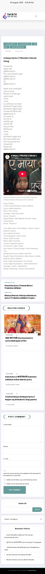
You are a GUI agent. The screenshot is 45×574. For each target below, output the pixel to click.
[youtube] (30, 8)
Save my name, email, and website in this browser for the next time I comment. (22, 474)
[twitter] (20, 8)
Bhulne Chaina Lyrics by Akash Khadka (20, 560)
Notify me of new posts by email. (18, 484)
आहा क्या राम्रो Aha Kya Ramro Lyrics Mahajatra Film (19, 339)
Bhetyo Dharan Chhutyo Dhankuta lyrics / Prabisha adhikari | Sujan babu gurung (20, 296)
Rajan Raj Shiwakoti (18, 47)
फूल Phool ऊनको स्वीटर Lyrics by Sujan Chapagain (23, 542)
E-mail (5, 459)
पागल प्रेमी (8, 51)
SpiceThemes (32, 570)
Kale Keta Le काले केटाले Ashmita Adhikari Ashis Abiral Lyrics (20, 378)
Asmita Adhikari (10, 44)
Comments (7, 425)
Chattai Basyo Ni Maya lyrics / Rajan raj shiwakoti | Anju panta (21, 398)
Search (22, 503)
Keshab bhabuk (24, 44)
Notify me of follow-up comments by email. (22, 480)
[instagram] (25, 8)
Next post (8, 292)
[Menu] (43, 16)
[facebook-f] (14, 8)
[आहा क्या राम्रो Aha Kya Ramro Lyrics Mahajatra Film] (22, 325)
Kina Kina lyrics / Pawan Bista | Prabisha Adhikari (19, 286)
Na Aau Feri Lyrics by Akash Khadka (18, 555)
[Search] (36, 16)
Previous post (10, 282)
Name (5, 446)
